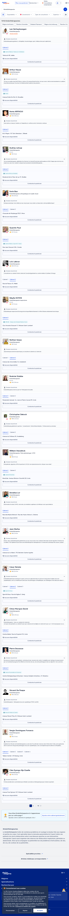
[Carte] (66, 14)
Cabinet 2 (13, 209)
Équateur (58, 894)
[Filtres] (3, 14)
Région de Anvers (8, 24)
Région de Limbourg (50, 24)
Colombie (53, 894)
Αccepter (40, 910)
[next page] (41, 805)
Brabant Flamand (36, 24)
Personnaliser (10, 910)
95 (38, 806)
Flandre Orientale (22, 24)
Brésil (52, 897)
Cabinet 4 (27, 751)
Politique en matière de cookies (25, 906)
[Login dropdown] (59, 3)
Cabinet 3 (20, 586)
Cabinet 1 (5, 47)
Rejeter (25, 910)
